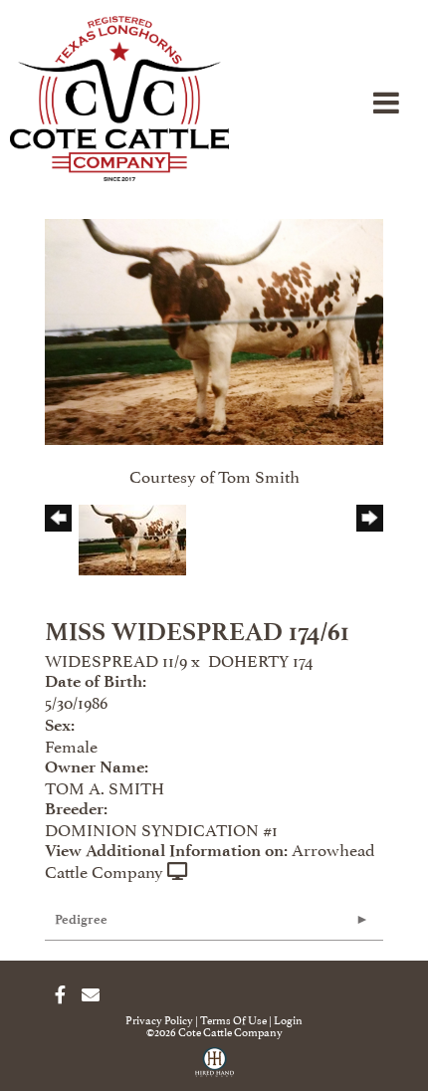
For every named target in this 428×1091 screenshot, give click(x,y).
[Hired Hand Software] (214, 1069)
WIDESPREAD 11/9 (116, 659)
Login (288, 1018)
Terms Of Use (233, 1018)
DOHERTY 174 (260, 659)
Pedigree (81, 919)
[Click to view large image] (214, 327)
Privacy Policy (159, 1018)
